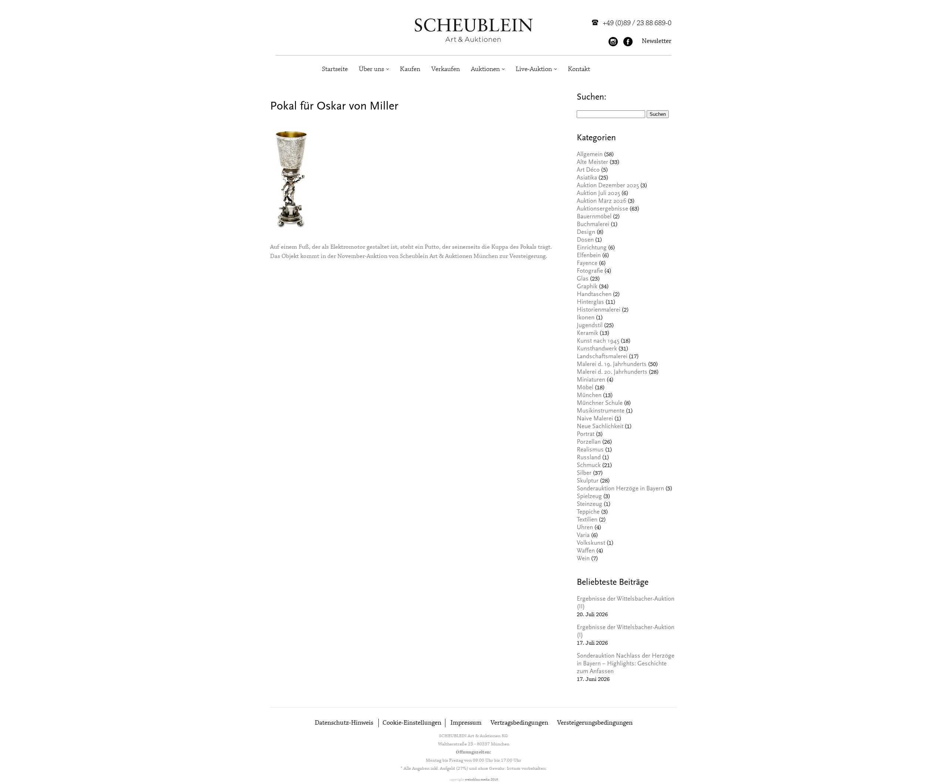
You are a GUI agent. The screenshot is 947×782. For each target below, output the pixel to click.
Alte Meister (592, 163)
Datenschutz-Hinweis (344, 723)
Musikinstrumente (600, 411)
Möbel (585, 388)
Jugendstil (590, 326)
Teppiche (588, 512)
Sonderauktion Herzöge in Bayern (620, 489)
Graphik (587, 287)
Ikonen (585, 318)
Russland (589, 458)
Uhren (585, 528)
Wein (583, 559)
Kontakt (579, 69)
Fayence (587, 264)
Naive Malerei (595, 419)
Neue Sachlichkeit (600, 427)
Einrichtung (592, 248)
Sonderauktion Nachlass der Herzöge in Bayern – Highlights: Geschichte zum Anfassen (625, 664)
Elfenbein (589, 256)
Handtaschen (594, 295)
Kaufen (410, 69)
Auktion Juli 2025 (598, 194)
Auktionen (485, 69)
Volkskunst (591, 543)
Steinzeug (589, 504)
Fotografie (590, 271)
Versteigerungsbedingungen (595, 723)
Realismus (590, 450)
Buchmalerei (593, 225)
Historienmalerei (598, 310)
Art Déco (588, 170)
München (589, 396)
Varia (583, 536)
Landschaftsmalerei (602, 357)
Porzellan (589, 442)
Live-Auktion (534, 69)
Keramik (587, 333)
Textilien (587, 520)
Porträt (585, 435)
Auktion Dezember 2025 (608, 186)
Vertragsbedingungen (519, 723)
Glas (583, 279)
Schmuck (589, 466)
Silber (584, 473)
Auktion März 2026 (601, 201)
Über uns (371, 69)
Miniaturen (591, 380)
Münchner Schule (600, 403)
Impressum (466, 723)
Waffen (586, 551)
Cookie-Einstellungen (411, 723)
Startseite (335, 69)
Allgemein (590, 155)
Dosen (585, 240)
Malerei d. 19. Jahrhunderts (612, 365)
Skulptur (588, 481)
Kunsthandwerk (597, 349)
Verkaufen (445, 69)
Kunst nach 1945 (598, 341)
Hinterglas (590, 302)
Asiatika (587, 178)
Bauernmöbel (594, 217)
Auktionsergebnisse (602, 209)
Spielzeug (589, 497)
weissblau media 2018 (481, 779)
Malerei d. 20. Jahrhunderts (612, 372)
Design (586, 232)
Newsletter (656, 41)
